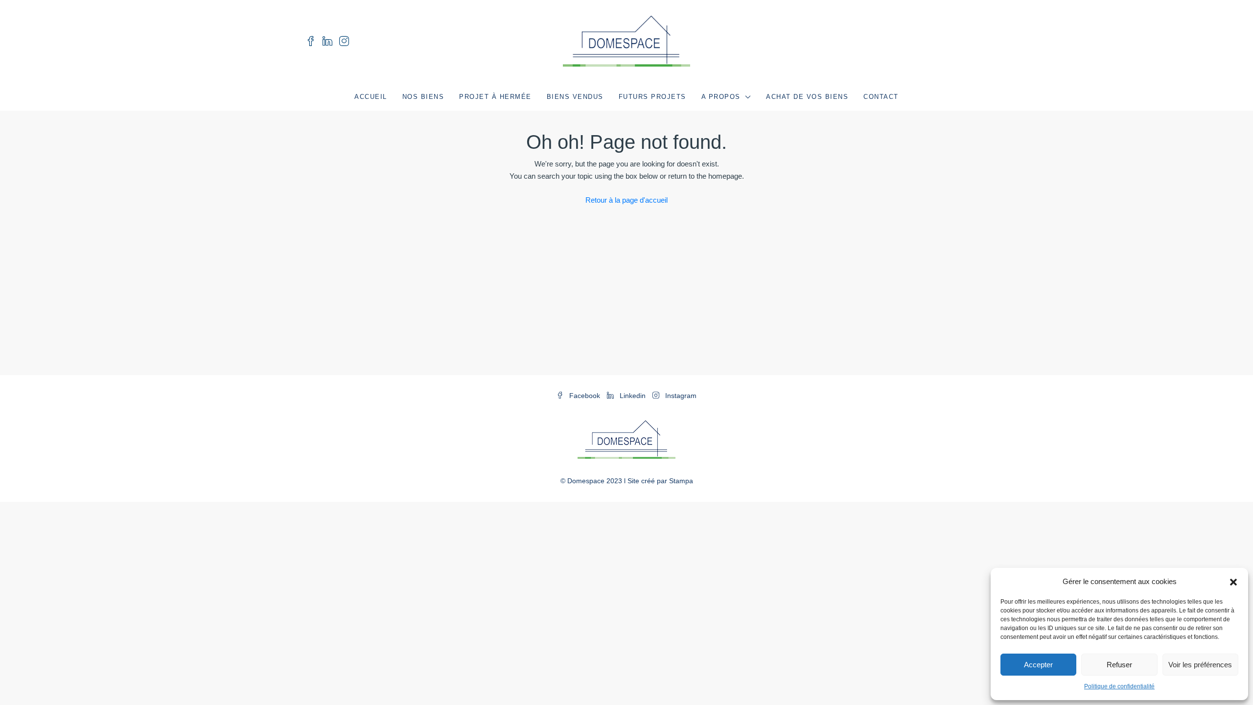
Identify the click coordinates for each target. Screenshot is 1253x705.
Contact (881, 96)
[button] (1233, 582)
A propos (721, 96)
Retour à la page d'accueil (626, 200)
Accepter (1038, 664)
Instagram (679, 396)
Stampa (681, 481)
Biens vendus (575, 96)
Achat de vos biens (807, 96)
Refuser (1119, 664)
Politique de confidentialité (1119, 686)
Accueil (370, 96)
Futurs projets (652, 96)
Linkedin (633, 396)
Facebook (584, 396)
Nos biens (423, 96)
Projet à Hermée (495, 96)
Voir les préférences (1200, 664)
